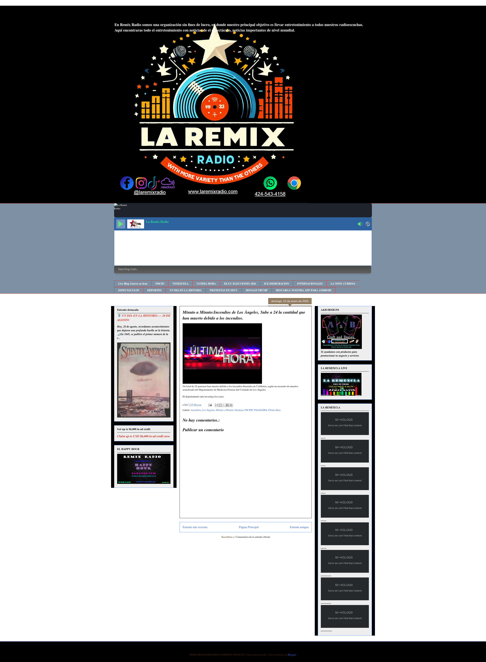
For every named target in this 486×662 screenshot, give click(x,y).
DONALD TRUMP (257, 290)
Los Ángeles (208, 410)
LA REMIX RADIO (145, 15)
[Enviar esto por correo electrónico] (217, 405)
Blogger (292, 654)
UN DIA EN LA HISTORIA (186, 290)
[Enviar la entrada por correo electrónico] (209, 404)
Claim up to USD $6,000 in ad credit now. (143, 436)
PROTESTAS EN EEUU (224, 290)
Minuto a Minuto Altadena (230, 410)
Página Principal (249, 527)
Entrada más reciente (195, 527)
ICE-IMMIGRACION (276, 284)
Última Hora (274, 410)
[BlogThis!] (220, 405)
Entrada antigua (299, 527)
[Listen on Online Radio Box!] (368, 224)
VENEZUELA (180, 284)
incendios (196, 410)
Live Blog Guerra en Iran (132, 284)
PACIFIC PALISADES (256, 410)
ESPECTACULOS (128, 290)
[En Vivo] (120, 224)
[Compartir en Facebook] (227, 405)
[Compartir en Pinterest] (231, 405)
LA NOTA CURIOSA (343, 284)
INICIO (159, 284)
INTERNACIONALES (310, 284)
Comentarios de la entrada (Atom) (253, 537)
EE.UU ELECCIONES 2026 (240, 284)
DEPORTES (154, 290)
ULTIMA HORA (206, 284)
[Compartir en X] (224, 405)
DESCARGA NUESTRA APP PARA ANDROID (303, 290)
